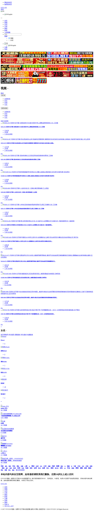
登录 (2, 9)
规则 (5, 502)
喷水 (9, 470)
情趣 (68, 466)
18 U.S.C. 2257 (9, 506)
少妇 (87, 466)
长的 (2, 121)
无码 (18, 468)
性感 (27, 468)
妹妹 (73, 468)
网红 (18, 466)
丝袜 (91, 466)
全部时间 (7, 99)
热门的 (3, 95)
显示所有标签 (20, 470)
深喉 (6, 470)
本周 (5, 102)
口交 (45, 466)
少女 (78, 466)
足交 (83, 466)
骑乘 (85, 468)
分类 (5, 26)
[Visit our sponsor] (24, 57)
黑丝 (32, 466)
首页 (5, 20)
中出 (68, 468)
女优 (5, 24)
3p (29, 466)
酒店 (10, 466)
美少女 (56, 468)
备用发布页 (8, 4)
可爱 (75, 466)
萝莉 (77, 468)
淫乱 (2, 470)
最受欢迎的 (4, 108)
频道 (5, 28)
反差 (14, 468)
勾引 (41, 466)
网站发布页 (8, 2)
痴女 (62, 466)
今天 (5, 104)
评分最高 (11, 334)
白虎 (37, 466)
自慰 (43, 468)
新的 (2, 93)
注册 (5, 47)
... (1, 326)
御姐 (13, 470)
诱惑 (52, 468)
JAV (4, 7)
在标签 (6, 121)
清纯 (3, 468)
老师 (11, 468)
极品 (89, 468)
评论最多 (24, 334)
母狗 (31, 468)
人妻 (26, 466)
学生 (13, 466)
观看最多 (18, 334)
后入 (47, 468)
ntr (65, 468)
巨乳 (61, 468)
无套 (2, 466)
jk (65, 466)
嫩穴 (7, 468)
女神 (35, 468)
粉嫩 (49, 466)
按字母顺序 (4, 334)
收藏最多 (30, 334)
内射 (53, 466)
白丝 (23, 468)
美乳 (6, 466)
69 (71, 466)
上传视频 (7, 32)
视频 (5, 22)
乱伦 (39, 468)
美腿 (22, 466)
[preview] (1, 123)
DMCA (6, 504)
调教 (81, 468)
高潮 (57, 466)
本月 (5, 101)
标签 (5, 30)
